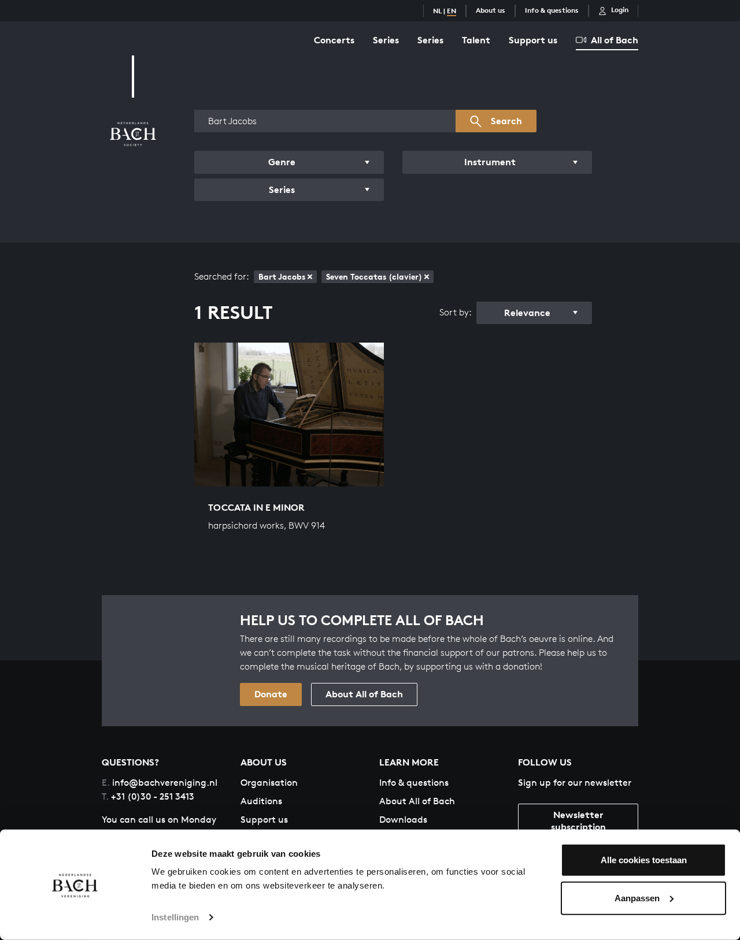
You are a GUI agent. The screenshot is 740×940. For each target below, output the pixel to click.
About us (490, 10)
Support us (533, 40)
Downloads (403, 819)
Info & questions (552, 10)
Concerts (334, 40)
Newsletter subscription (578, 821)
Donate (270, 694)
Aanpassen (637, 897)
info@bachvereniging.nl (159, 782)
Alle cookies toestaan (644, 860)
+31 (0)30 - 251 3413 (148, 796)
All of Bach (614, 40)
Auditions (261, 801)
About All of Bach (364, 694)
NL (437, 10)
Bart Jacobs (281, 276)
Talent (476, 40)
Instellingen (175, 917)
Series (386, 40)
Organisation (269, 782)
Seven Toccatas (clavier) (374, 276)
